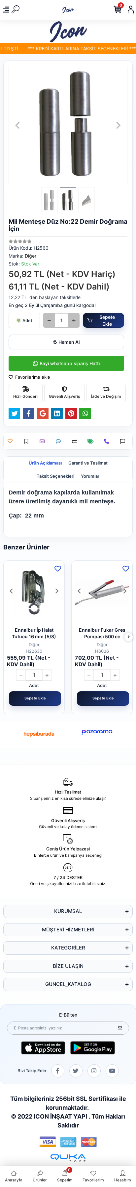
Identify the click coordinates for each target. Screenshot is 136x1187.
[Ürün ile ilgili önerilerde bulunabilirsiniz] (124, 441)
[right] (128, 637)
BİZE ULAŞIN (68, 966)
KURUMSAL (68, 911)
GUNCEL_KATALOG (68, 984)
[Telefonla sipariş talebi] (108, 441)
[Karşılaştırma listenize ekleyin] (76, 441)
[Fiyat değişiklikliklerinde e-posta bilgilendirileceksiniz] (92, 441)
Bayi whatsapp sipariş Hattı (70, 363)
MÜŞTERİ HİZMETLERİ (68, 929)
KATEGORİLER (68, 948)
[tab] (45, 463)
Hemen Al (69, 342)
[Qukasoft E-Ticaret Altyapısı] (68, 1158)
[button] (17, 125)
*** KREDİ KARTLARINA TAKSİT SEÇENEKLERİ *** (78, 48)
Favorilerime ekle (32, 377)
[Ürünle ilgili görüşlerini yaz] (60, 441)
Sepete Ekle (107, 320)
